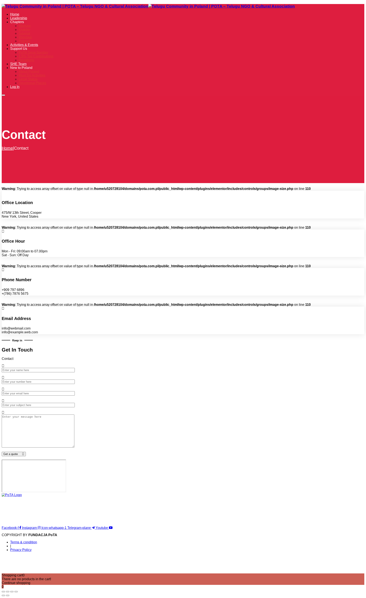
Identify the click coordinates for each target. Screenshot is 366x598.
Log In (14, 87)
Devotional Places (32, 83)
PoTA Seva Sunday (33, 52)
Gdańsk (24, 33)
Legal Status (28, 79)
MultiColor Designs (203, 568)
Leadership (18, 18)
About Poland (29, 71)
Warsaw (25, 26)
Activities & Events (24, 45)
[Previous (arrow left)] (3, 595)
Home (14, 14)
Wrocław (25, 37)
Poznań (24, 41)
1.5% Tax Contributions (36, 56)
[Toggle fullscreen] (7, 591)
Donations (26, 60)
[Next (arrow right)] (7, 595)
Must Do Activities (32, 75)
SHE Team (18, 64)
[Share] (12, 591)
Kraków (24, 29)
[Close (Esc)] (16, 591)
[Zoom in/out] (3, 591)
